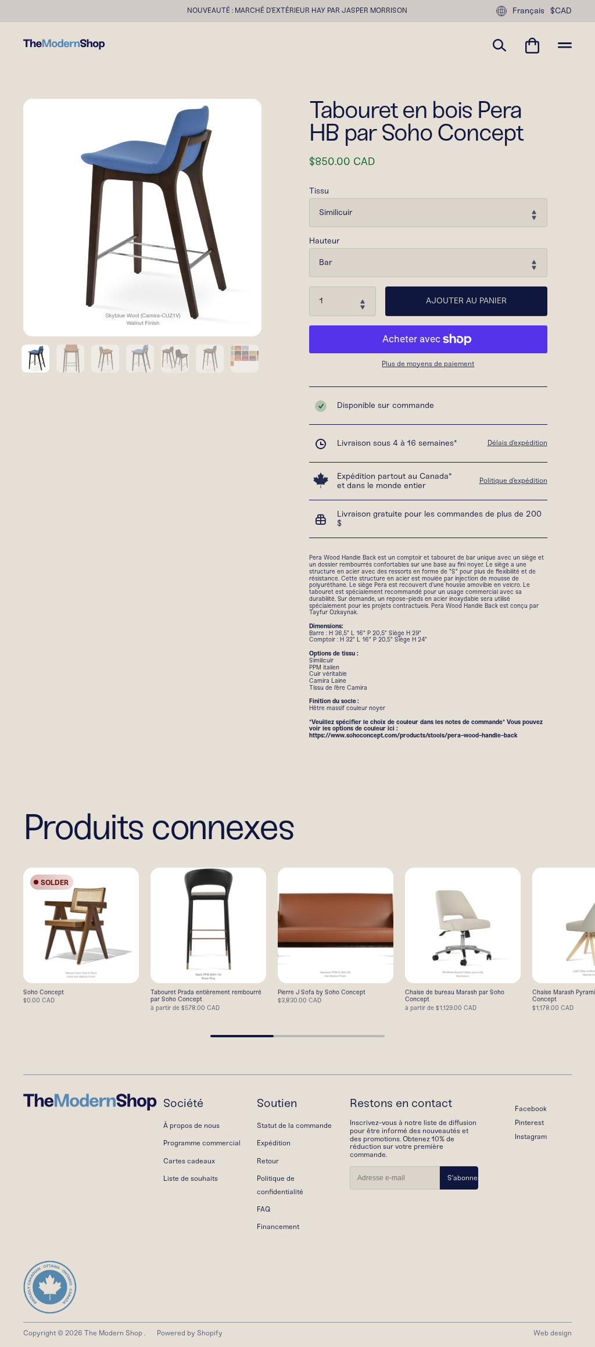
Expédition (274, 1143)
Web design (552, 1333)
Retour (268, 1161)
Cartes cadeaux (189, 1161)
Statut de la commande (294, 1126)
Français (528, 11)
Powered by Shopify (190, 1333)
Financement (278, 1227)
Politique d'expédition (513, 481)
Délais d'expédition (517, 443)
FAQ (263, 1209)
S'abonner (462, 1178)
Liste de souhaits (190, 1178)
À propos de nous (191, 1126)
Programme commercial (202, 1143)
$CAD (561, 11)
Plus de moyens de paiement (428, 364)
